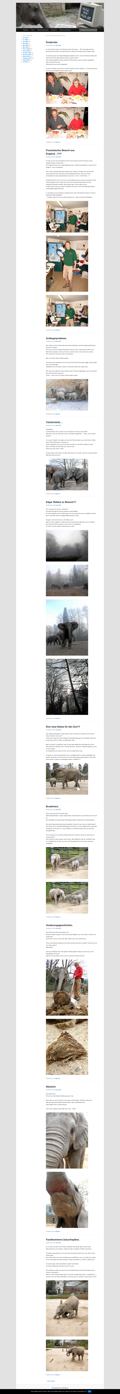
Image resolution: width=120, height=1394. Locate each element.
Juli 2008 (25, 39)
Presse (33, 30)
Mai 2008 (25, 43)
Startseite (25, 30)
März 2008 (25, 47)
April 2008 (25, 45)
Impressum (54, 30)
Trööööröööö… (54, 422)
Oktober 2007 (26, 56)
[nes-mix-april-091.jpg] (67, 103)
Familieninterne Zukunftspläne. (63, 1239)
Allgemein (57, 142)
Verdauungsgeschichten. (59, 925)
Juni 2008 (25, 41)
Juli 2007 (25, 62)
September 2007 (27, 58)
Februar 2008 (26, 49)
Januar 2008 (26, 51)
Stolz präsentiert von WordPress (60, 1388)
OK (89, 1391)
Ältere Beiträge (50, 1381)
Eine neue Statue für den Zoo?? (63, 726)
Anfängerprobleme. (56, 338)
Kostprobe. (52, 42)
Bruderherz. (52, 806)
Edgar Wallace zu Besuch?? (61, 502)
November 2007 (27, 54)
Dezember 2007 (27, 52)
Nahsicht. (51, 1086)
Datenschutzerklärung (42, 30)
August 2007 (26, 60)
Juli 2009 (25, 38)
